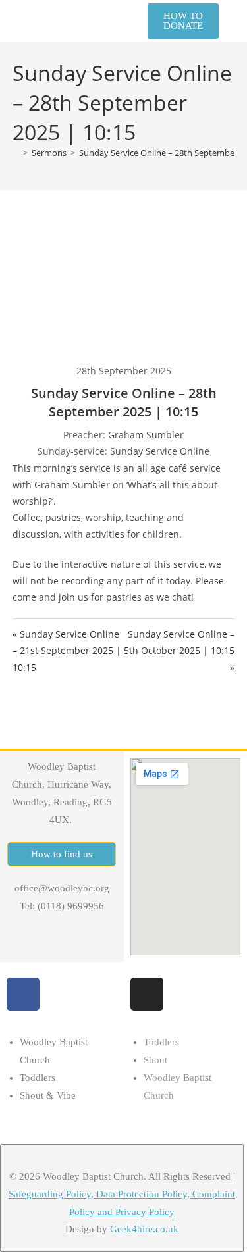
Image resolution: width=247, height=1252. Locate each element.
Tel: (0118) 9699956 (62, 906)
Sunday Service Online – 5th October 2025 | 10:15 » (179, 650)
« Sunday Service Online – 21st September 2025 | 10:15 (67, 650)
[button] (118, 21)
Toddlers (37, 1077)
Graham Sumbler (146, 434)
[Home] (16, 153)
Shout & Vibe (48, 1095)
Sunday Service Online (159, 451)
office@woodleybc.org (61, 888)
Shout (155, 1060)
